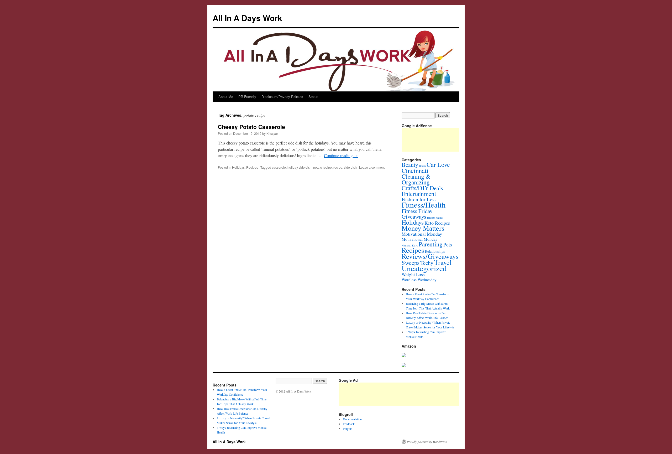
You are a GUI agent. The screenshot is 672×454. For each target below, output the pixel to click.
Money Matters (423, 228)
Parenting (431, 244)
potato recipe (322, 167)
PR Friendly (247, 96)
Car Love (438, 164)
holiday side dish (299, 167)
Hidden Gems (435, 217)
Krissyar (272, 133)
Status (313, 96)
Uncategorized (424, 268)
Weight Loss (413, 274)
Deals (436, 188)
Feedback (349, 424)
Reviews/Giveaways (430, 256)
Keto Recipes (437, 223)
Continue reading (341, 155)
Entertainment (419, 194)
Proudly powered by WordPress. (427, 442)
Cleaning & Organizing (416, 179)
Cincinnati (415, 170)
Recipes (252, 167)
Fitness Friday (417, 211)
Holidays (238, 167)
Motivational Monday (422, 234)
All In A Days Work (247, 17)
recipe (337, 167)
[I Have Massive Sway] (404, 356)
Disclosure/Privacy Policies (282, 96)
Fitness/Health (424, 204)
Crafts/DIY (415, 188)
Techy (426, 262)
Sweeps (410, 262)
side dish (350, 167)
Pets (447, 244)
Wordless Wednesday (419, 279)
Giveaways (414, 216)
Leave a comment (372, 167)
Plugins (347, 428)
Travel (443, 262)
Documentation (352, 419)
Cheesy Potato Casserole (251, 127)
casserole (279, 167)
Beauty (410, 164)
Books (422, 166)
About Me (225, 96)
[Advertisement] (434, 394)
